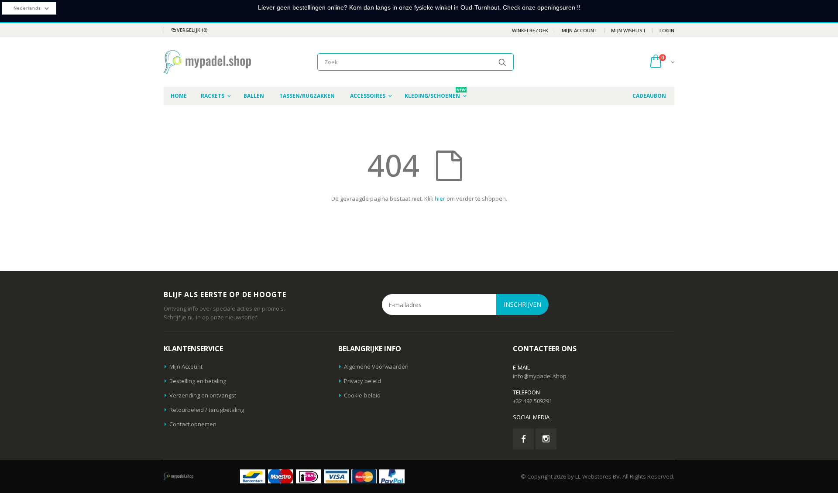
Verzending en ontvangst (202, 395)
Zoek (502, 62)
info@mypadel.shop (540, 376)
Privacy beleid (362, 381)
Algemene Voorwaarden (376, 366)
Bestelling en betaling (197, 381)
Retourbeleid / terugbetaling (206, 410)
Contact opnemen (192, 424)
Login (666, 30)
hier (440, 198)
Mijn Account (580, 30)
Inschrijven (522, 304)
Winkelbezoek (530, 30)
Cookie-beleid (362, 395)
